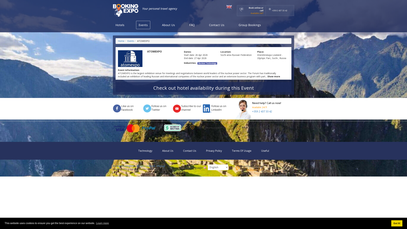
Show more (273, 76)
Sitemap (161, 165)
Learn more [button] (102, 223)
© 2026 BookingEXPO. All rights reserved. (134, 165)
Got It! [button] (396, 223)
